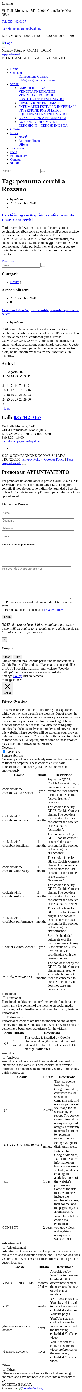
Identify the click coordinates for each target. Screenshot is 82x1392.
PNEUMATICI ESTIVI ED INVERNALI (47, 106)
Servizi (14, 84)
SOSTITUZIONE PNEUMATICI (41, 99)
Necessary (13, 751)
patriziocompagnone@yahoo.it (22, 28)
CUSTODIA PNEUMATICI (38, 122)
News (14, 133)
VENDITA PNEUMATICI (37, 91)
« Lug (6, 408)
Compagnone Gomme (33, 76)
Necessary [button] (8, 747)
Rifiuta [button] (27, 676)
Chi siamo (17, 72)
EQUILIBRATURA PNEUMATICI (43, 114)
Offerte (15, 129)
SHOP (14, 163)
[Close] (24, 464)
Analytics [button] (8, 1053)
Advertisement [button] (11, 1243)
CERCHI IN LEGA (32, 88)
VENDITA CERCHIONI (36, 95)
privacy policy (53, 609)
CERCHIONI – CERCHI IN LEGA (43, 125)
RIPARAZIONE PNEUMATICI (41, 103)
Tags (70, 459)
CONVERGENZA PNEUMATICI (42, 118)
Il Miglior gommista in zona (37, 80)
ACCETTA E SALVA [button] (17, 1384)
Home (14, 69)
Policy (17, 676)
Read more (9, 261)
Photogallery (18, 155)
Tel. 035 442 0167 (14, 21)
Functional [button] (9, 993)
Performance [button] (10, 1013)
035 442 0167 (27, 417)
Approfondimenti (30, 140)
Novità (23, 137)
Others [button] (6, 1365)
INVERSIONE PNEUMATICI (40, 110)
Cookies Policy (54, 459)
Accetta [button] (38, 676)
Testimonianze (19, 148)
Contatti (15, 159)
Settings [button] (7, 676)
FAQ (13, 152)
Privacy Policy (32, 459)
